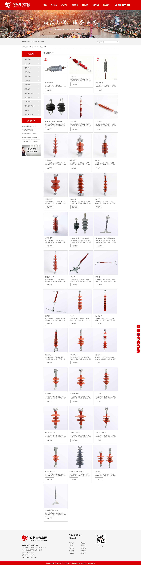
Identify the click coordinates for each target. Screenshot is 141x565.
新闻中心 (75, 5)
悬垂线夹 (28, 68)
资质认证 (83, 548)
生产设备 (71, 551)
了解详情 (49, 90)
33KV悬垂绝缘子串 (51, 510)
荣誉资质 (96, 5)
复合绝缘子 (74, 121)
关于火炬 (54, 5)
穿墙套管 (73, 76)
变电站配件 (28, 97)
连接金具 (28, 76)
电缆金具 (28, 59)
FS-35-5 (98, 393)
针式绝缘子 (98, 471)
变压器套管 (49, 82)
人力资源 (71, 548)
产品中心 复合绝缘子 (38, 42)
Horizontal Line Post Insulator (80, 238)
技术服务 (85, 5)
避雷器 (27, 110)
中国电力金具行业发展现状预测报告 (31, 134)
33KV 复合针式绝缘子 (77, 471)
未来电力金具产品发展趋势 (29, 130)
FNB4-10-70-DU (101, 432)
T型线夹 (27, 80)
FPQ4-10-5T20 (50, 432)
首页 (45, 5)
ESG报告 (71, 553)
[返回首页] (138, 351)
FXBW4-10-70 (75, 393)
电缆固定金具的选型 (27, 127)
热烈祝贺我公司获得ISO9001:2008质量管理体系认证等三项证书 (38, 142)
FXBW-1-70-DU (50, 471)
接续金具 (28, 85)
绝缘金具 (28, 63)
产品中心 (64, 5)
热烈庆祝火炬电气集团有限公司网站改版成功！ (34, 138)
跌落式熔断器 (29, 114)
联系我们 (106, 5)
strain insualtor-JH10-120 (53, 121)
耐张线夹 (28, 72)
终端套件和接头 (30, 106)
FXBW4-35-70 (50, 277)
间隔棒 (72, 277)
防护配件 (28, 89)
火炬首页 (71, 543)
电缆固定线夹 (29, 93)
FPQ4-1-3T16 (74, 432)
